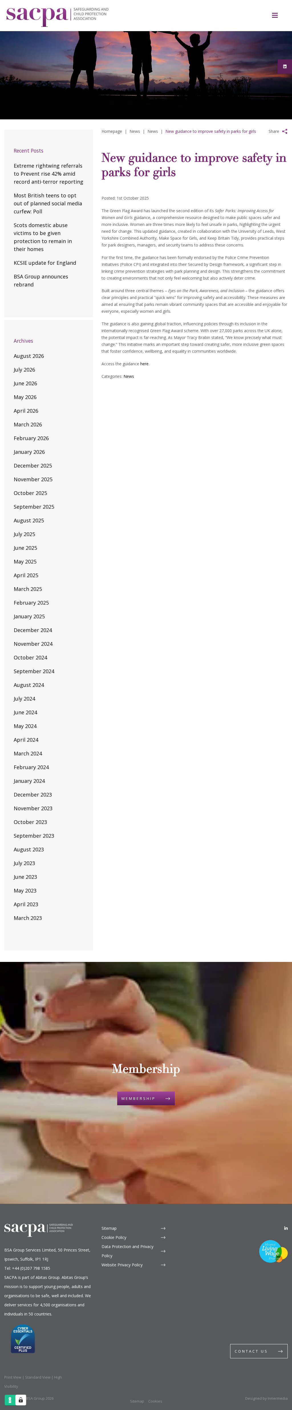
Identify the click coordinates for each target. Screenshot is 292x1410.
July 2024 (24, 698)
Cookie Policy (114, 1237)
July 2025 (24, 534)
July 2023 (24, 863)
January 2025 (29, 616)
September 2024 (34, 671)
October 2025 (30, 493)
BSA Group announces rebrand (41, 280)
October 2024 (30, 657)
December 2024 (33, 630)
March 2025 (28, 588)
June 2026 (25, 383)
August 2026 (29, 355)
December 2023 (33, 794)
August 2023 (29, 849)
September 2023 (34, 835)
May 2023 (25, 890)
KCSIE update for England (45, 262)
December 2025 (33, 465)
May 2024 (25, 726)
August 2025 (29, 520)
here (144, 363)
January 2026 (29, 451)
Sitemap (109, 1228)
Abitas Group (48, 1277)
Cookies (155, 1401)
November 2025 (33, 479)
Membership (138, 1098)
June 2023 (25, 876)
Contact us (251, 1351)
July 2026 (24, 369)
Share (274, 131)
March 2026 (28, 424)
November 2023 (33, 808)
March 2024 (28, 753)
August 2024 (29, 684)
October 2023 (30, 822)
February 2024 (31, 767)
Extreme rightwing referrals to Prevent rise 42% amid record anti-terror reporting (48, 173)
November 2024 (33, 643)
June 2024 (25, 712)
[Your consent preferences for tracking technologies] (20, 1400)
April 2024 (26, 739)
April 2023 (26, 904)
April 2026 (26, 410)
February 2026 (31, 438)
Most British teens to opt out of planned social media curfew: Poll (48, 203)
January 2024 (29, 780)
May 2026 (25, 397)
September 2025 (34, 506)
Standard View (37, 1377)
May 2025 (25, 561)
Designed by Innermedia (266, 1398)
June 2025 (25, 547)
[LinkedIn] (286, 1228)
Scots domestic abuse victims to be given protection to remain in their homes (43, 237)
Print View (12, 1377)
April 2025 (26, 575)
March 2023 (28, 917)
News (128, 376)
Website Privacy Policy (122, 1264)
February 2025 (31, 602)
